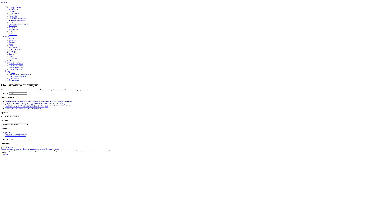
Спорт (11, 46)
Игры (7, 36)
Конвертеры (13, 26)
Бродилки (12, 40)
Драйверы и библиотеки (17, 18)
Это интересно (14, 80)
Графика (12, 11)
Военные (12, 42)
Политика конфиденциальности (16, 134)
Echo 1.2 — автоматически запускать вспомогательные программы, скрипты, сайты (34, 103)
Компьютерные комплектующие (20, 74)
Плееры (11, 22)
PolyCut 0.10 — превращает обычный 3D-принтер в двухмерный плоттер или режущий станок (37, 105)
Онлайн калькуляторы (16, 65)
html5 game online (11, 53)
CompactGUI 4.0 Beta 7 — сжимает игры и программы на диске (26, 107)
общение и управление (17, 20)
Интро (11, 33)
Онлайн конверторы (16, 67)
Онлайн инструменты (12, 62)
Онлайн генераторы (16, 64)
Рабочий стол (13, 29)
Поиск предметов (15, 49)
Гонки (11, 56)
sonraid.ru (4, 2)
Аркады (11, 38)
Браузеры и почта (15, 8)
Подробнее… (5, 154)
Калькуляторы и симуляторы (19, 24)
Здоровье (12, 73)
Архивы (3, 116)
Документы (13, 17)
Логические (13, 58)
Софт (6, 6)
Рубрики (4, 124)
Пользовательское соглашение (15, 136)
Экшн (11, 44)
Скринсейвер (13, 35)
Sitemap (56, 149)
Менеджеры (13, 15)
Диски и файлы (14, 13)
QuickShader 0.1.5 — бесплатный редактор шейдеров (23, 108)
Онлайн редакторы (15, 69)
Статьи (7, 71)
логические (13, 47)
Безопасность (13, 9)
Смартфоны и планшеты (17, 76)
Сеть (10, 31)
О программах (14, 78)
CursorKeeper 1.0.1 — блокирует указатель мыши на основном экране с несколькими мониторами (38, 101)
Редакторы (12, 27)
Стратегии (12, 51)
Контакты (8, 132)
